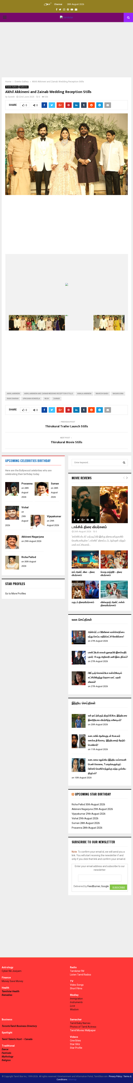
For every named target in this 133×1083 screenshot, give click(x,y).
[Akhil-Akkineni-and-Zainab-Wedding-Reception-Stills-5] (107, 322)
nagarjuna (118, 394)
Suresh (11, 97)
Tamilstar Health (10, 991)
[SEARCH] (124, 462)
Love (72, 1005)
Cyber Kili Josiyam (11, 971)
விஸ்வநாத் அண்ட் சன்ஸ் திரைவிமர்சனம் (113, 603)
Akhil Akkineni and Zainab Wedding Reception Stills (48, 394)
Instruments (76, 1002)
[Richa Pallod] (12, 568)
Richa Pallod (28, 557)
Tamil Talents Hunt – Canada (17, 1039)
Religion (6, 1060)
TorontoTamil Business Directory (19, 1026)
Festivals (6, 1053)
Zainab (56, 399)
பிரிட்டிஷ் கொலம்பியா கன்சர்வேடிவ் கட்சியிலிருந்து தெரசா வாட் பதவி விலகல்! (105, 677)
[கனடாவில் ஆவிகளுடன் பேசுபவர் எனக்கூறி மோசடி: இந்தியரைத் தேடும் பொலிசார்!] (79, 747)
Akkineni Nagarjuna (32, 536)
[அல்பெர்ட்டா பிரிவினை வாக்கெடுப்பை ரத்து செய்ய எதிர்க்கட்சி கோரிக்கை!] (79, 643)
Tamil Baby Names (80, 1023)
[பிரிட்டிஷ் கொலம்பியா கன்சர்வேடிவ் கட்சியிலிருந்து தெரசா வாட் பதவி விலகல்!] (79, 684)
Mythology (7, 1056)
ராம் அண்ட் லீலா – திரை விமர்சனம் (83, 573)
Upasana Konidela (31, 399)
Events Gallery (12, 87)
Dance (5, 1049)
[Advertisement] (66, 50)
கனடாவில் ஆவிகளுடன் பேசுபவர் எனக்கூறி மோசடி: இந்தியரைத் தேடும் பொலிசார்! (106, 740)
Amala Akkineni (84, 394)
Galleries (24, 87)
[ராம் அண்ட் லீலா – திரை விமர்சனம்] (85, 559)
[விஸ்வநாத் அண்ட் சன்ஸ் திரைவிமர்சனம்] (114, 590)
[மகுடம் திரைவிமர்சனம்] (85, 590)
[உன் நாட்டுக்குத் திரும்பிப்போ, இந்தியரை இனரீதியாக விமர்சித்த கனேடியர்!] (79, 727)
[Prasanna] (12, 495)
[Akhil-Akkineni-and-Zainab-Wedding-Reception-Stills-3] (51, 323)
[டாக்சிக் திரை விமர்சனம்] (100, 504)
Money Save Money (12, 981)
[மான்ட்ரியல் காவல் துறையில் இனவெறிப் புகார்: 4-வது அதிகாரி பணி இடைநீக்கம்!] (79, 663)
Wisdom (74, 1009)
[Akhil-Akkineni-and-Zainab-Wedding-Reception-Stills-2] (23, 323)
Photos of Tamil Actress (83, 1026)
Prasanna (27, 483)
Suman (55, 483)
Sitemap (72, 1079)
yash (46, 399)
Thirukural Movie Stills (66, 442)
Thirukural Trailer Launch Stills (66, 426)
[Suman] (41, 495)
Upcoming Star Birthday (93, 794)
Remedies (7, 995)
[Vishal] (12, 518)
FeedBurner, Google (98, 886)
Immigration (76, 998)
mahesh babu (102, 394)
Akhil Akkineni (13, 394)
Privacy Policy (115, 1076)
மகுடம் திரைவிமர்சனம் (83, 602)
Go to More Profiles (15, 593)
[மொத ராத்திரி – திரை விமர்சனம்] (114, 559)
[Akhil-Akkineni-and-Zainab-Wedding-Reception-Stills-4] (79, 322)
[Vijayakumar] (38, 527)
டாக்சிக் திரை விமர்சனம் (89, 527)
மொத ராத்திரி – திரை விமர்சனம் (111, 573)
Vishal (25, 507)
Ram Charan (13, 399)
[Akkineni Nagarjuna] (12, 548)
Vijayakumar (54, 516)
